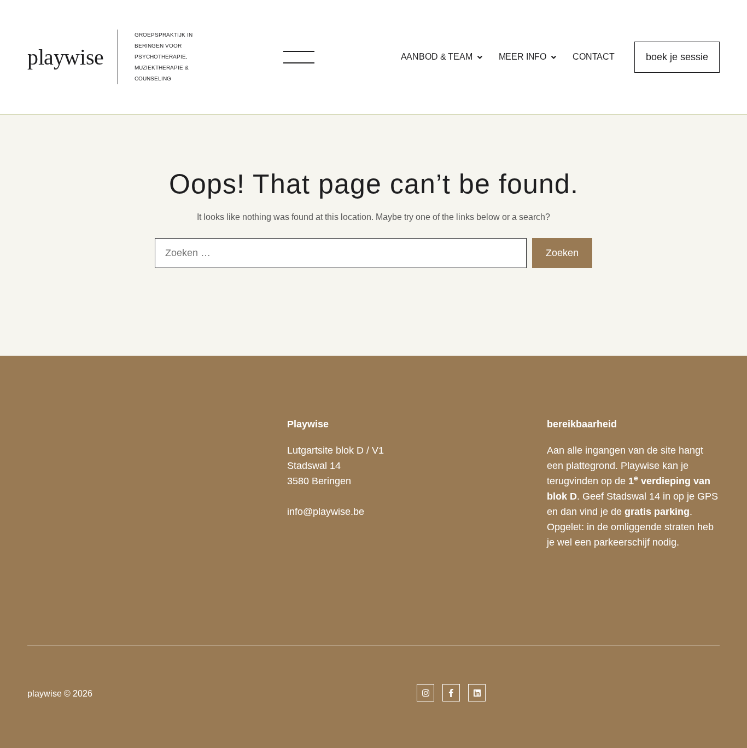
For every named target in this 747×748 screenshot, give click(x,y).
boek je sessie (677, 56)
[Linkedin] (477, 693)
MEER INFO (523, 56)
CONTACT (594, 56)
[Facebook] (451, 693)
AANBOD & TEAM (436, 56)
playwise (65, 57)
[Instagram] (425, 693)
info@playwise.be (325, 511)
